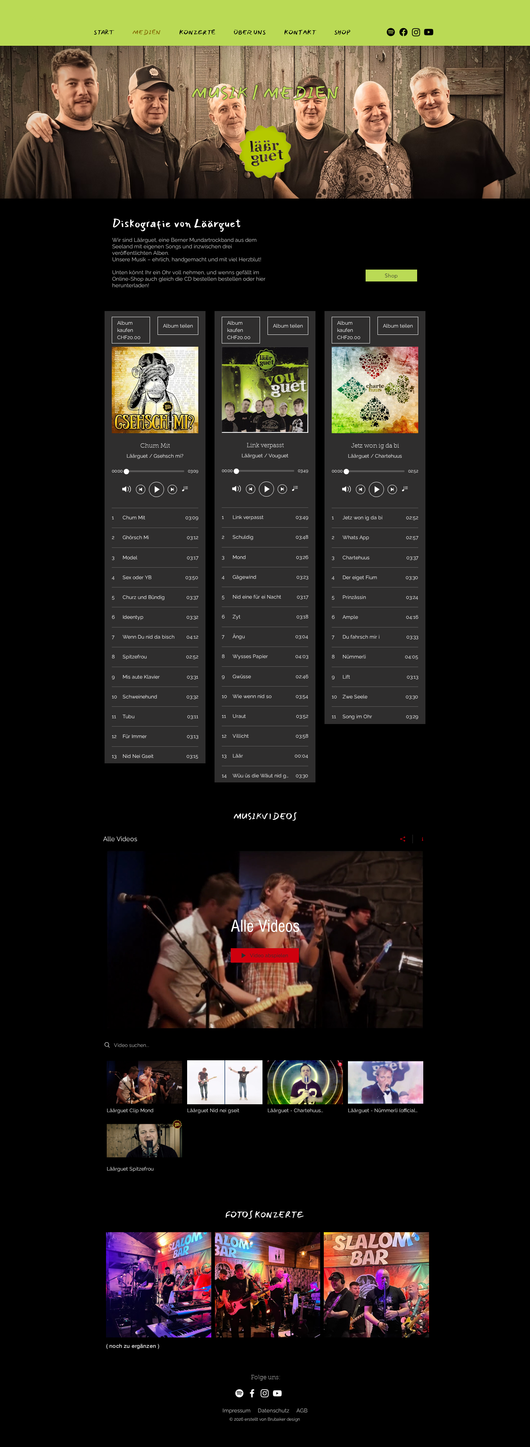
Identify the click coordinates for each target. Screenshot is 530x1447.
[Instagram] (416, 32)
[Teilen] (403, 839)
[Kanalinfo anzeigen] (420, 839)
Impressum (236, 1410)
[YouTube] (277, 1393)
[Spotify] (390, 32)
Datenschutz (273, 1410)
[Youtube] (428, 32)
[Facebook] (403, 32)
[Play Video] (144, 1087)
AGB (302, 1410)
